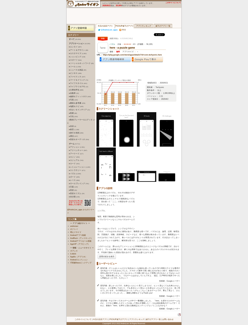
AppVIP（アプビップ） (80, 244)
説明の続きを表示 (106, 256)
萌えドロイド (75, 232)
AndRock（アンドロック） (81, 238)
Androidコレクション (79, 260)
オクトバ (74, 229)
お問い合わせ (168, 319)
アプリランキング (143, 26)
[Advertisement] (124, 15)
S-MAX (73, 254)
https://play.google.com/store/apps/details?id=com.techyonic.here (132, 55)
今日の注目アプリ (105, 26)
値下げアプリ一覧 (162, 26)
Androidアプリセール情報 (80, 241)
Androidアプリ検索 (78, 235)
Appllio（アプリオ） (78, 257)
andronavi (74, 226)
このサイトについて (173, 3)
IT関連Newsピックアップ (80, 263)
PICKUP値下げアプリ (124, 26)
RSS (123, 30)
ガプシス (74, 251)
